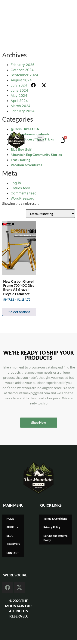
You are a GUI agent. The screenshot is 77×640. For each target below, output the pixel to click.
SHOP (10, 527)
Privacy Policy (51, 527)
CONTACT (12, 553)
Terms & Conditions (55, 518)
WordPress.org (22, 198)
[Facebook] (33, 85)
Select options (19, 312)
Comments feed (24, 193)
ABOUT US (13, 544)
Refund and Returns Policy (55, 538)
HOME (10, 518)
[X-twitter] (44, 85)
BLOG (9, 535)
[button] (40, 138)
